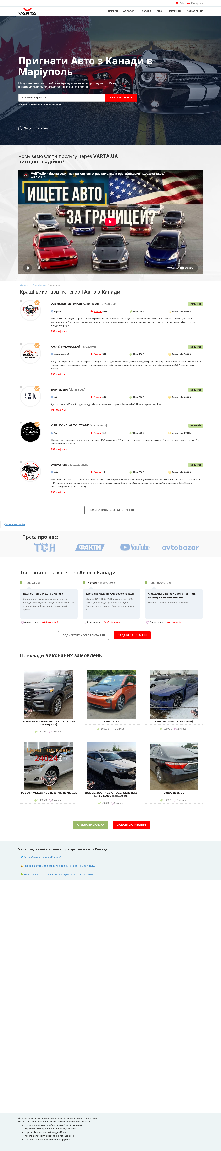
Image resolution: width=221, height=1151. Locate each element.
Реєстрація (197, 3)
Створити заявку (121, 97)
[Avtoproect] (30, 310)
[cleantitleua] (30, 396)
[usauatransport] (30, 471)
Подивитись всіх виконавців (111, 510)
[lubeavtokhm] (30, 353)
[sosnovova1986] (161, 583)
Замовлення (195, 11)
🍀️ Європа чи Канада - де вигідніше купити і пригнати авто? (56, 874)
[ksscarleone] (30, 432)
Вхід (182, 3)
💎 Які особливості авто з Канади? (40, 857)
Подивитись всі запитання (83, 635)
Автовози (129, 11)
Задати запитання (132, 635)
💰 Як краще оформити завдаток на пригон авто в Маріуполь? (57, 865)
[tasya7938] (101, 583)
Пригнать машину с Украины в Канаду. (172, 598)
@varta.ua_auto (14, 524)
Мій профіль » (59, 331)
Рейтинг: (98, 311)
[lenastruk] (32, 583)
